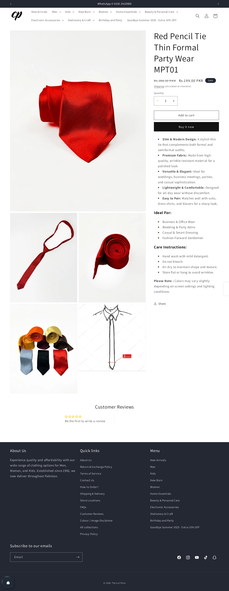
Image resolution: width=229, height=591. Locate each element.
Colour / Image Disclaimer (96, 520)
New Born (156, 480)
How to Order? (89, 487)
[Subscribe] (77, 557)
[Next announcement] (218, 4)
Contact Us (87, 480)
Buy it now (186, 127)
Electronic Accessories (164, 507)
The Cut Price (119, 583)
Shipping (159, 86)
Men (152, 467)
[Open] (8, 582)
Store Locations (90, 500)
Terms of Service (90, 473)
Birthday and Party (162, 520)
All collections (89, 527)
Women (155, 487)
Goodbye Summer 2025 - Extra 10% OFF (175, 527)
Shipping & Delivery (92, 493)
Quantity (159, 93)
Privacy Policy (89, 534)
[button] (56, 12)
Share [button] (162, 303)
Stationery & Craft (161, 513)
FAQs (83, 507)
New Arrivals (158, 460)
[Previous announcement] (10, 4)
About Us (86, 460)
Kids (153, 473)
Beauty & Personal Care (165, 500)
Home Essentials (160, 493)
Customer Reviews (92, 513)
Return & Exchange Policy (96, 467)
